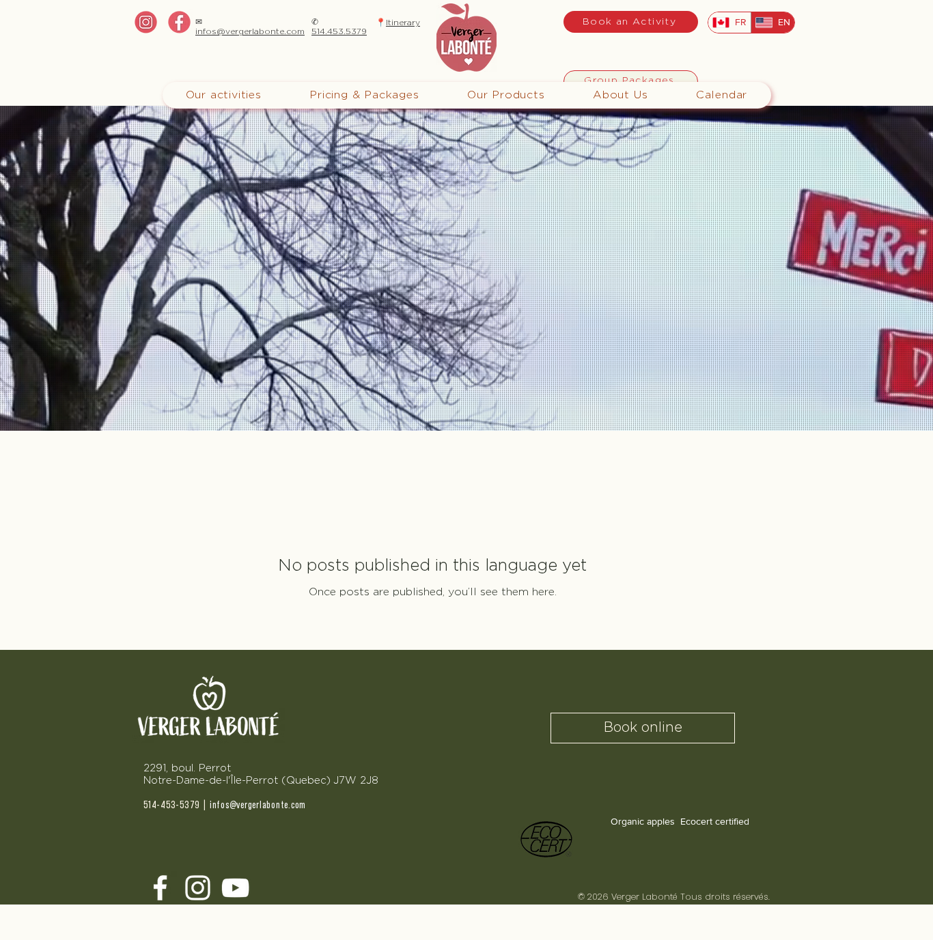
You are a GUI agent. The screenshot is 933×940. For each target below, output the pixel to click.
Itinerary (403, 22)
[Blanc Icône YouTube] (235, 888)
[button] (364, 95)
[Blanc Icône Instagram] (197, 888)
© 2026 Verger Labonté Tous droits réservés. (676, 896)
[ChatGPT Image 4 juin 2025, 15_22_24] (179, 22)
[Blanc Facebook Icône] (160, 888)
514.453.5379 (339, 31)
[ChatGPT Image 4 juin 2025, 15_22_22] (146, 22)
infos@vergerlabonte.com (250, 31)
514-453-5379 (171, 805)
